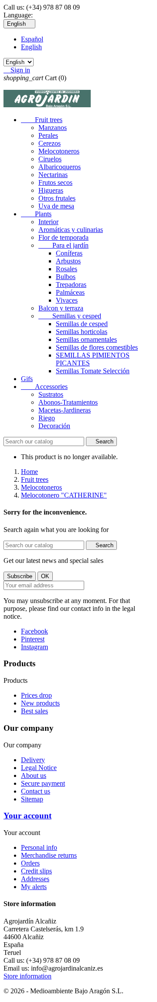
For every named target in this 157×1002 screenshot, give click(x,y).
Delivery (33, 759)
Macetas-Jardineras (64, 410)
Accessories (44, 386)
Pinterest (32, 639)
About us (33, 775)
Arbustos (68, 261)
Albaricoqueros (59, 166)
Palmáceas (70, 292)
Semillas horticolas (81, 331)
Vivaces (67, 300)
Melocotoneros (58, 151)
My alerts (34, 886)
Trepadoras (71, 284)
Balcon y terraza (60, 308)
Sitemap (32, 799)
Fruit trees (41, 119)
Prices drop (36, 695)
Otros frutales (56, 198)
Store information (27, 976)
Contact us (35, 791)
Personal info (39, 847)
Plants (36, 214)
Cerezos (49, 143)
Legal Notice (39, 767)
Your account (27, 815)
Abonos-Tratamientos (68, 402)
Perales (48, 135)
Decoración (54, 425)
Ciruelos (49, 159)
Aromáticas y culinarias (70, 229)
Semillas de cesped (82, 323)
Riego (46, 418)
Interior (48, 221)
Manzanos (52, 127)
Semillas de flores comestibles (97, 347)
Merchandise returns (49, 855)
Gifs (27, 378)
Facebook (34, 631)
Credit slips (36, 871)
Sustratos (50, 394)
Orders (30, 863)
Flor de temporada (63, 237)
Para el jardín (63, 245)
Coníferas (69, 253)
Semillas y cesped (69, 316)
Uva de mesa (56, 206)
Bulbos (65, 276)
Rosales (66, 269)
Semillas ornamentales (86, 339)
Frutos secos (55, 182)
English (31, 47)
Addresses (35, 879)
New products (40, 703)
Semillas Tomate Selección (93, 371)
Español (32, 39)
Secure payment (43, 783)
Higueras (50, 190)
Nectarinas (53, 174)
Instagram (34, 647)
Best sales (34, 711)
